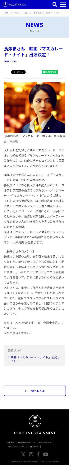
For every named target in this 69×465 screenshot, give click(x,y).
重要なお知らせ (45, 442)
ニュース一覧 (20, 13)
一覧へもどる (37, 391)
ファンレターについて (16, 446)
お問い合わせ (33, 446)
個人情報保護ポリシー (26, 442)
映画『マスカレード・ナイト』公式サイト (35, 359)
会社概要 (10, 442)
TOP (6, 13)
